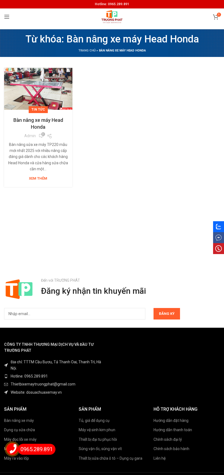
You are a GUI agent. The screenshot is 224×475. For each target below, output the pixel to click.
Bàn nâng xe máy (19, 420)
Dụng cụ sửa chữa (19, 430)
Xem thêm (38, 178)
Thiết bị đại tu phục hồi (98, 439)
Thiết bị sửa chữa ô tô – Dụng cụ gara (110, 458)
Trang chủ (87, 50)
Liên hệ (160, 458)
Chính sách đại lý (168, 439)
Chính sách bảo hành (171, 449)
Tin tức (38, 109)
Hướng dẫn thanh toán (173, 430)
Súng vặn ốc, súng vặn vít (100, 449)
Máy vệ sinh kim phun (97, 430)
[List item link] (56, 376)
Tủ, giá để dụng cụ (94, 420)
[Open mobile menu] (6, 16)
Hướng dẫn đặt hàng (171, 420)
